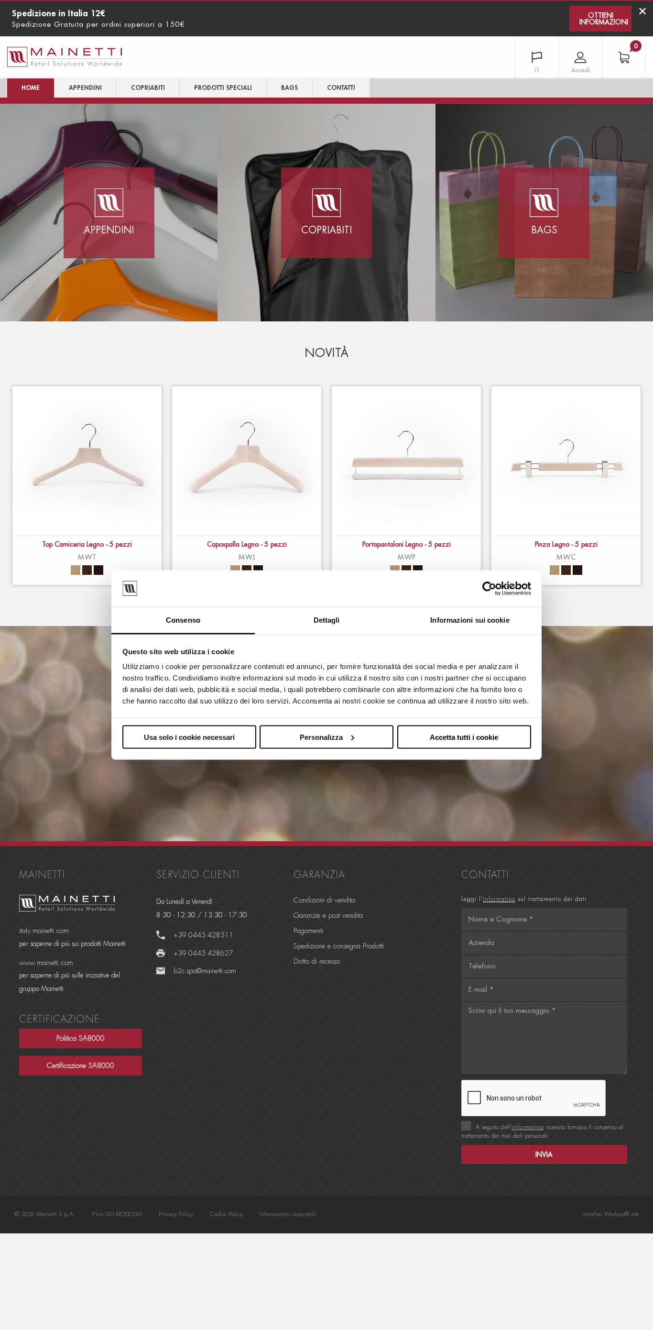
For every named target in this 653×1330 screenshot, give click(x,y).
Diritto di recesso (317, 961)
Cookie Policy (226, 1214)
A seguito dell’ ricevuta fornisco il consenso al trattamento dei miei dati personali (542, 1131)
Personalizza (321, 737)
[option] (87, 485)
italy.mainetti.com (44, 930)
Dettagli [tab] (327, 620)
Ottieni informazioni (603, 18)
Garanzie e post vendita (328, 915)
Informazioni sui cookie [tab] (469, 620)
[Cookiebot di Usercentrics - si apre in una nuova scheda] (489, 589)
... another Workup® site (607, 1214)
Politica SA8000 (80, 1038)
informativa (499, 899)
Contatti (341, 88)
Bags (289, 88)
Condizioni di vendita (324, 900)
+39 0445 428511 (203, 935)
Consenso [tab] (183, 620)
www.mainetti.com (46, 963)
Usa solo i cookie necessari (189, 737)
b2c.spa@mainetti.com (205, 970)
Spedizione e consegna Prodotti (339, 946)
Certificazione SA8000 (80, 1065)
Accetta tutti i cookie (464, 737)
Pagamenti (308, 930)
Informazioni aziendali (288, 1214)
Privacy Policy (176, 1214)
